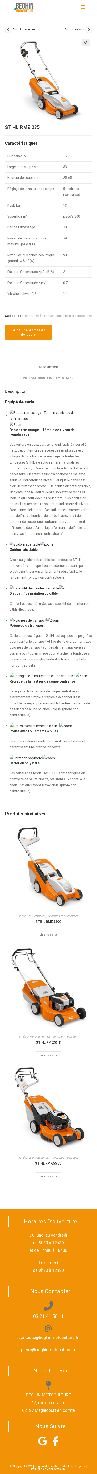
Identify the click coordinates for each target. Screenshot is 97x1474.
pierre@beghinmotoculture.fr (48, 1349)
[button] (86, 42)
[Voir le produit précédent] (8, 29)
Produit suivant (74, 29)
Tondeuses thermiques (64, 1036)
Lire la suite (48, 934)
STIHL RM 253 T (48, 1042)
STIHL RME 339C (48, 922)
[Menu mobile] (83, 7)
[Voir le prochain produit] (88, 29)
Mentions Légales (74, 1466)
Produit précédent (24, 29)
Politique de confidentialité (48, 1469)
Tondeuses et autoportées (74, 315)
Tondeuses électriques (39, 315)
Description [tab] (48, 367)
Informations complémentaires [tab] (48, 378)
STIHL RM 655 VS (48, 1163)
